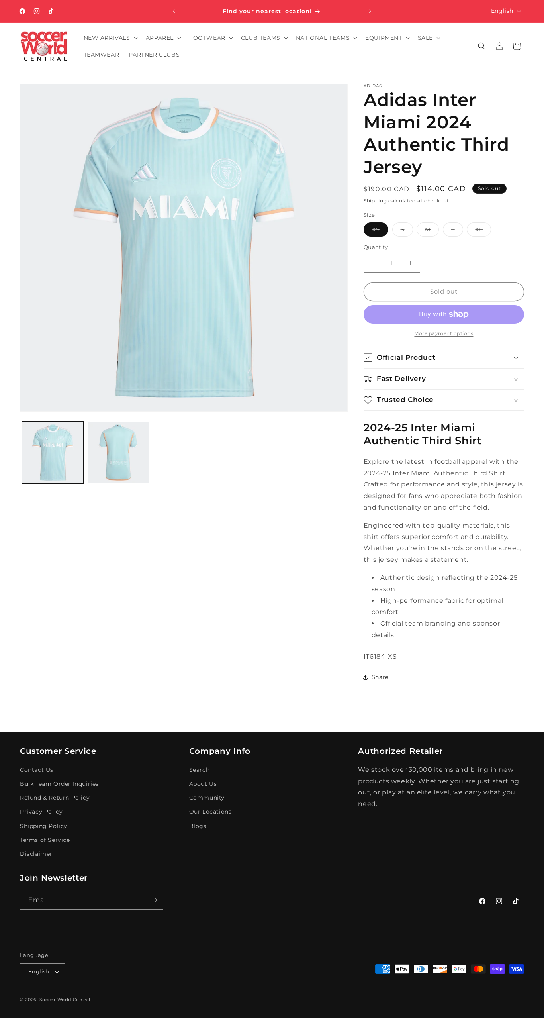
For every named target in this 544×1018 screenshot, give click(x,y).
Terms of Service (45, 839)
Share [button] (380, 677)
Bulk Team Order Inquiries (59, 783)
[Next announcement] (370, 11)
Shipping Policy (43, 826)
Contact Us (36, 769)
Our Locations (210, 811)
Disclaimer (36, 853)
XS (380, 231)
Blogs (198, 826)
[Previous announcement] (174, 11)
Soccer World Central (64, 999)
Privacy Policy (41, 811)
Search (199, 769)
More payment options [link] (443, 333)
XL (483, 231)
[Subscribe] (154, 900)
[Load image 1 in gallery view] (53, 452)
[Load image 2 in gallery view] (118, 452)
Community (207, 797)
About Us (203, 783)
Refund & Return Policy (55, 797)
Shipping (375, 201)
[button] (110, 37)
